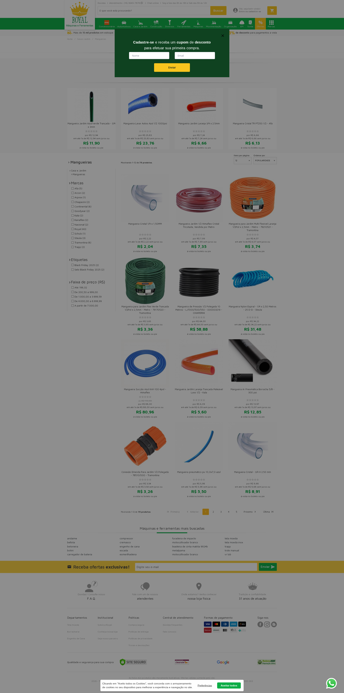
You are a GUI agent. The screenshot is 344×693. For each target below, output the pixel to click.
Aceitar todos (229, 685)
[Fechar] (222, 35)
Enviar (172, 67)
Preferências (205, 685)
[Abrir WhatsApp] (331, 683)
